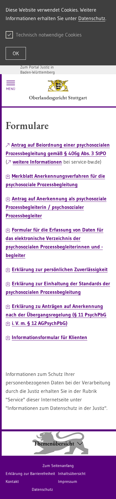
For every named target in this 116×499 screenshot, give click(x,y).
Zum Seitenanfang (58, 465)
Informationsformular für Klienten (49, 337)
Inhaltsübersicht (72, 473)
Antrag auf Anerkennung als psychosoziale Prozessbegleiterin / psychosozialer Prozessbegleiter (56, 207)
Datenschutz (91, 18)
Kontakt (12, 481)
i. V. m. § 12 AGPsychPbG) (39, 323)
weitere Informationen (37, 162)
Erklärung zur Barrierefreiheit (30, 473)
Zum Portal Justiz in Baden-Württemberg (37, 70)
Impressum (67, 481)
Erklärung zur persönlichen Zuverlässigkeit (60, 269)
